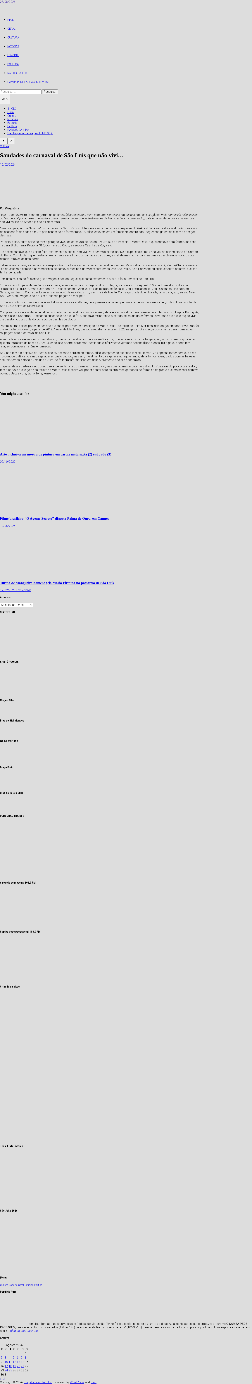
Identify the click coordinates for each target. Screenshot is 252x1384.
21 (22, 1366)
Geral (11, 28)
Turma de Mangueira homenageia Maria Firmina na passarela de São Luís (57, 583)
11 (10, 1362)
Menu (4, 99)
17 (6, 1366)
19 (14, 1366)
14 (22, 1362)
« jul (2, 1378)
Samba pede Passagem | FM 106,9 (29, 82)
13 (18, 1362)
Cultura (13, 37)
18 (10, 1366)
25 (10, 1370)
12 (14, 1362)
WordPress (77, 1382)
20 (18, 1366)
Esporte (13, 55)
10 (6, 1362)
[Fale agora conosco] (59, 1139)
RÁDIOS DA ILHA (17, 73)
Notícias (13, 46)
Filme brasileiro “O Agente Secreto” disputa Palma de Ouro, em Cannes (54, 518)
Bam (93, 1382)
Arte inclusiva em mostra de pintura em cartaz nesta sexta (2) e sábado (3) (55, 454)
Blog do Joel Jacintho (24, 1331)
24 (6, 1370)
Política (13, 64)
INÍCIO (11, 19)
